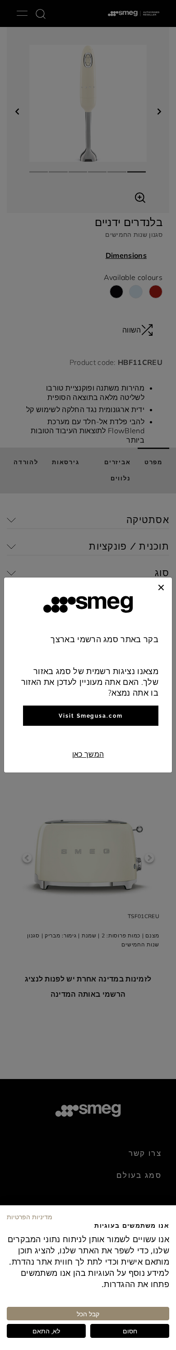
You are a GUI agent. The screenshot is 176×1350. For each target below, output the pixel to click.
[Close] (161, 586)
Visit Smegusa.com (91, 716)
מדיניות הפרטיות (29, 1216)
